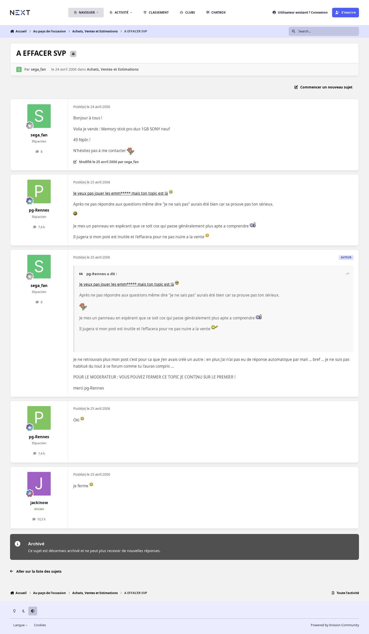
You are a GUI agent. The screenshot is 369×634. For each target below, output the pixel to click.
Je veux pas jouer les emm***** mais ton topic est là (120, 193)
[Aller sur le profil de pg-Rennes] (39, 191)
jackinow (39, 502)
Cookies (40, 625)
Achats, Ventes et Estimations (113, 69)
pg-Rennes (39, 210)
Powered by (335, 625)
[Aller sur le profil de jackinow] (39, 484)
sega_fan (38, 69)
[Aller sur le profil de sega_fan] (19, 69)
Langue (19, 625)
